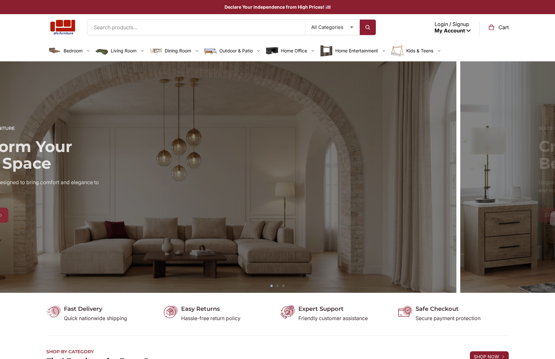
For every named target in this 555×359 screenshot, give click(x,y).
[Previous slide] (10, 177)
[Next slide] (545, 177)
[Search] (368, 27)
